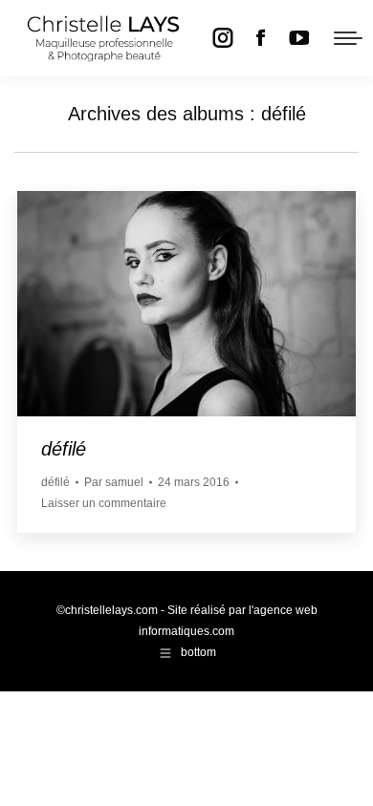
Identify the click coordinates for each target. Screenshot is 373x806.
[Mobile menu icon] (348, 38)
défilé (63, 448)
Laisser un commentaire (103, 503)
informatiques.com (186, 631)
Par (113, 482)
